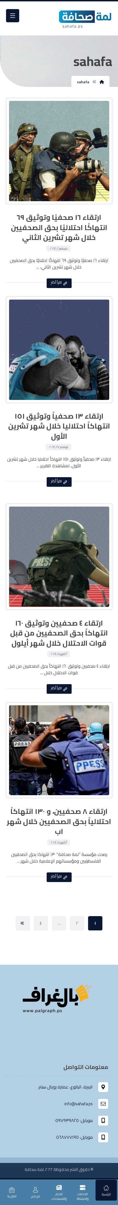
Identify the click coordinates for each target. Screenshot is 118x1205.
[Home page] (102, 81)
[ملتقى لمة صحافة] (84, 18)
